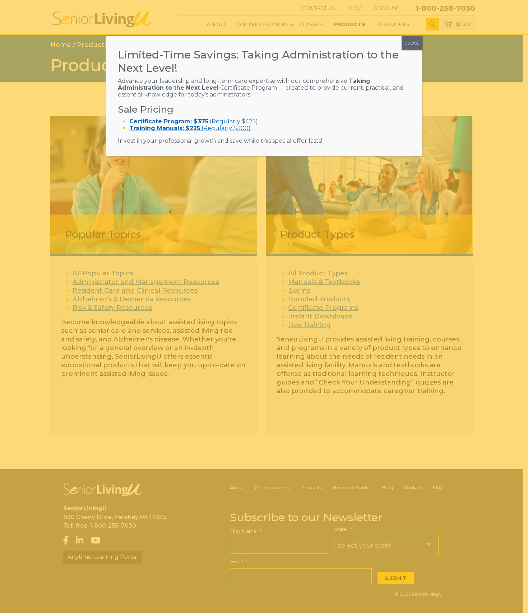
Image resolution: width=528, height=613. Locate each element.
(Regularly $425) (193, 121)
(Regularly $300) (190, 128)
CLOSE (412, 43)
